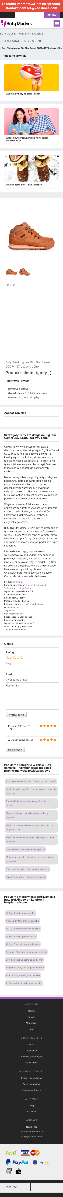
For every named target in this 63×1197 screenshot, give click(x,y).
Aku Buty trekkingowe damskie (21, 936)
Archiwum (31, 1111)
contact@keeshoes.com (38, 8)
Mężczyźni (31, 1023)
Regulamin (31, 1050)
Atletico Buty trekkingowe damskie (23, 975)
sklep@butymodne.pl (31, 1136)
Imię (8, 663)
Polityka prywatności (31, 1056)
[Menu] (57, 23)
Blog (31, 1105)
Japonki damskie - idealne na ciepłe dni (25, 849)
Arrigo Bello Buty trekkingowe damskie (25, 967)
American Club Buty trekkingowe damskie (26, 952)
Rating (10, 652)
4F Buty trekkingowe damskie (20, 913)
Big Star (10, 284)
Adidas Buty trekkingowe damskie (22, 921)
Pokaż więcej (15, 749)
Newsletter (31, 1127)
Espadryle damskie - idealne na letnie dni (26, 877)
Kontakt (31, 1044)
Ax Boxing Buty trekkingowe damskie (24, 983)
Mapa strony (31, 1062)
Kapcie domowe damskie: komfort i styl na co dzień (31, 781)
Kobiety (31, 1017)
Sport (31, 1029)
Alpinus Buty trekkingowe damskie (23, 944)
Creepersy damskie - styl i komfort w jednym (28, 869)
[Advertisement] (31, 326)
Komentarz (12, 685)
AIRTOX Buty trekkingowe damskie (23, 928)
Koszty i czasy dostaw (31, 1078)
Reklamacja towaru (31, 1090)
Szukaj (52, 15)
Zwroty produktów (32, 1084)
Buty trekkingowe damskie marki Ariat (24, 959)
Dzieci (31, 1011)
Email (9, 674)
